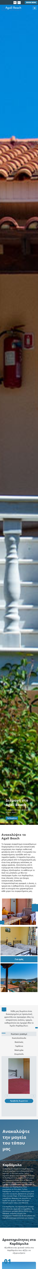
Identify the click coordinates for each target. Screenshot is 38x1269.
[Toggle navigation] (34, 8)
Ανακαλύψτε (12, 818)
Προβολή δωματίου (19, 1101)
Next (32, 1096)
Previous (6, 1096)
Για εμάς (19, 959)
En (19, 2)
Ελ (15, 2)
